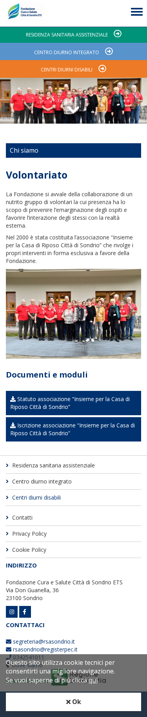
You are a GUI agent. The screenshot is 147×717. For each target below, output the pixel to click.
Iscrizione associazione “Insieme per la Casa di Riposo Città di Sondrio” (72, 429)
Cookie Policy (28, 549)
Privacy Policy (29, 533)
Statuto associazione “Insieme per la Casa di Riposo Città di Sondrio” (70, 402)
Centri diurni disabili (67, 69)
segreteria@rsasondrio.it (43, 641)
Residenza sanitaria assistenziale (67, 34)
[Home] (25, 13)
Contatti (22, 517)
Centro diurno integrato (66, 52)
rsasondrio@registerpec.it (44, 649)
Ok (76, 701)
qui (93, 680)
